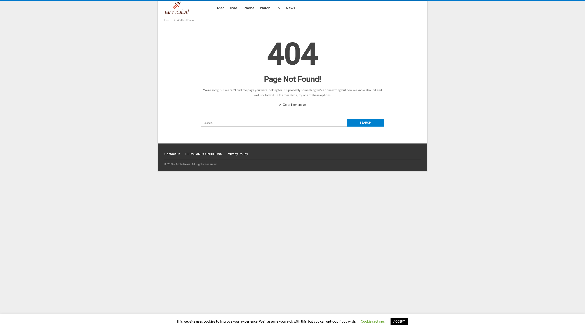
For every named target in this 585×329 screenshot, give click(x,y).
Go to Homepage (294, 104)
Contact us (172, 154)
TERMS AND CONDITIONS (203, 154)
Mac (220, 8)
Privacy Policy (237, 154)
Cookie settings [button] (373, 321)
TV (278, 8)
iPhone (248, 8)
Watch (265, 8)
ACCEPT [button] (399, 321)
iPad (233, 8)
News (290, 8)
